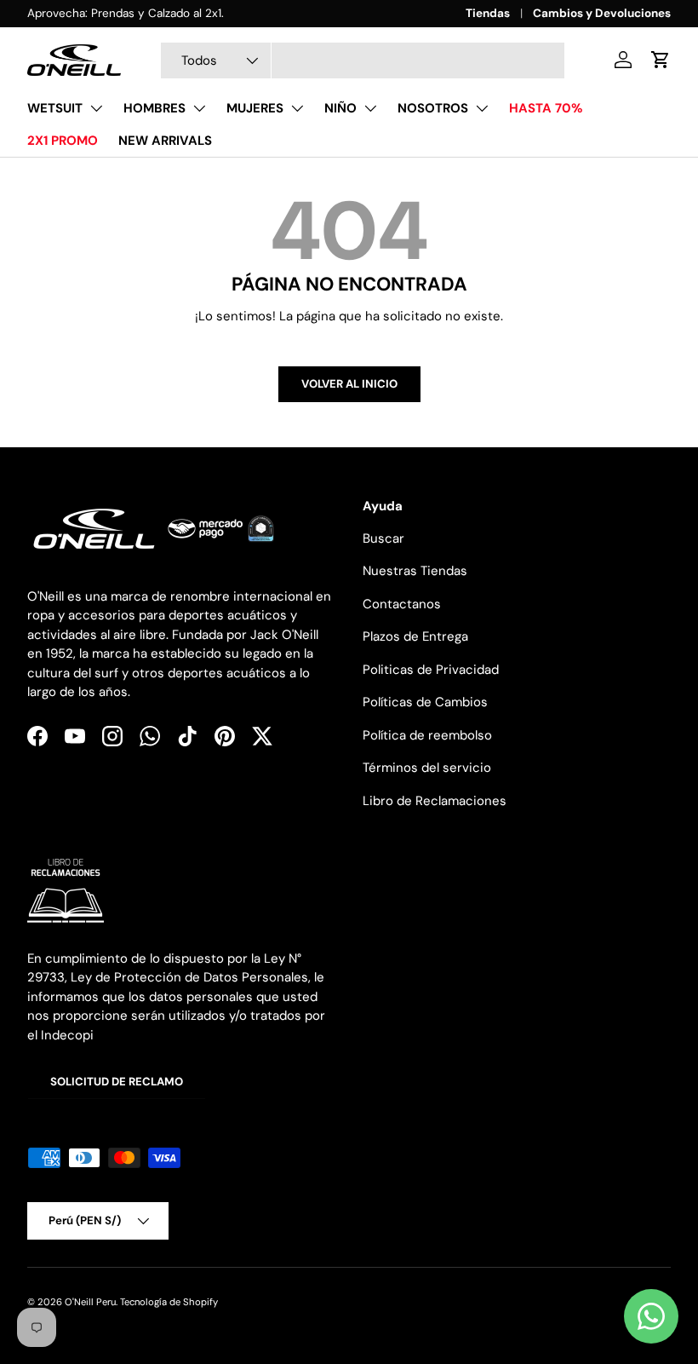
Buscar (383, 538)
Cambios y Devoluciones (602, 13)
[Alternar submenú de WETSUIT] (96, 108)
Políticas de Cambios (425, 702)
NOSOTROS (433, 108)
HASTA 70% (546, 108)
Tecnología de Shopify (169, 1302)
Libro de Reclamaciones (434, 800)
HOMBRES (154, 108)
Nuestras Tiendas (415, 570)
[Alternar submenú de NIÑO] (370, 108)
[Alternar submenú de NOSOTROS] (482, 108)
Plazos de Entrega (415, 636)
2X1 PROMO (62, 140)
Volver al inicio (349, 384)
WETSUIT (55, 108)
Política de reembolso (427, 735)
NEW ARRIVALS (165, 140)
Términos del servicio (427, 767)
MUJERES (254, 108)
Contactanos (402, 604)
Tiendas (488, 13)
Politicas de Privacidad (431, 669)
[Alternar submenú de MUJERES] (297, 108)
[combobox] (362, 60)
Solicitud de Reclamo (116, 1081)
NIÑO (340, 108)
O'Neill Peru (90, 1302)
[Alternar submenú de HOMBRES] (199, 108)
